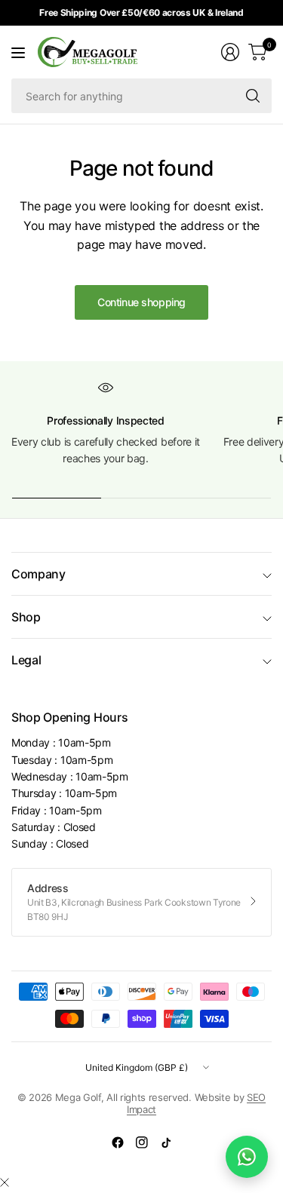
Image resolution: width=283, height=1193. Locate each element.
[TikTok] (166, 1142)
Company (38, 573)
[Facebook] (118, 1142)
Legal (26, 659)
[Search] (253, 95)
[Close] (4, 1182)
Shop (26, 616)
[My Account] (230, 52)
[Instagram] (142, 1142)
